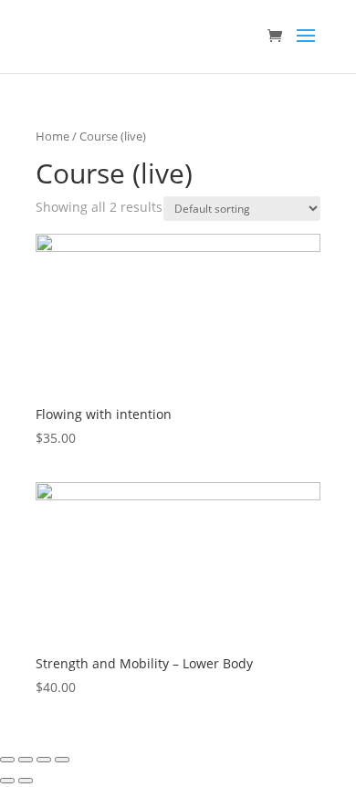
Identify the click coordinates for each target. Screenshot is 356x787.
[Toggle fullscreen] (44, 759)
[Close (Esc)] (7, 759)
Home (52, 136)
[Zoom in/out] (62, 759)
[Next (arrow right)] (25, 780)
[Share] (25, 759)
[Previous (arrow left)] (7, 780)
